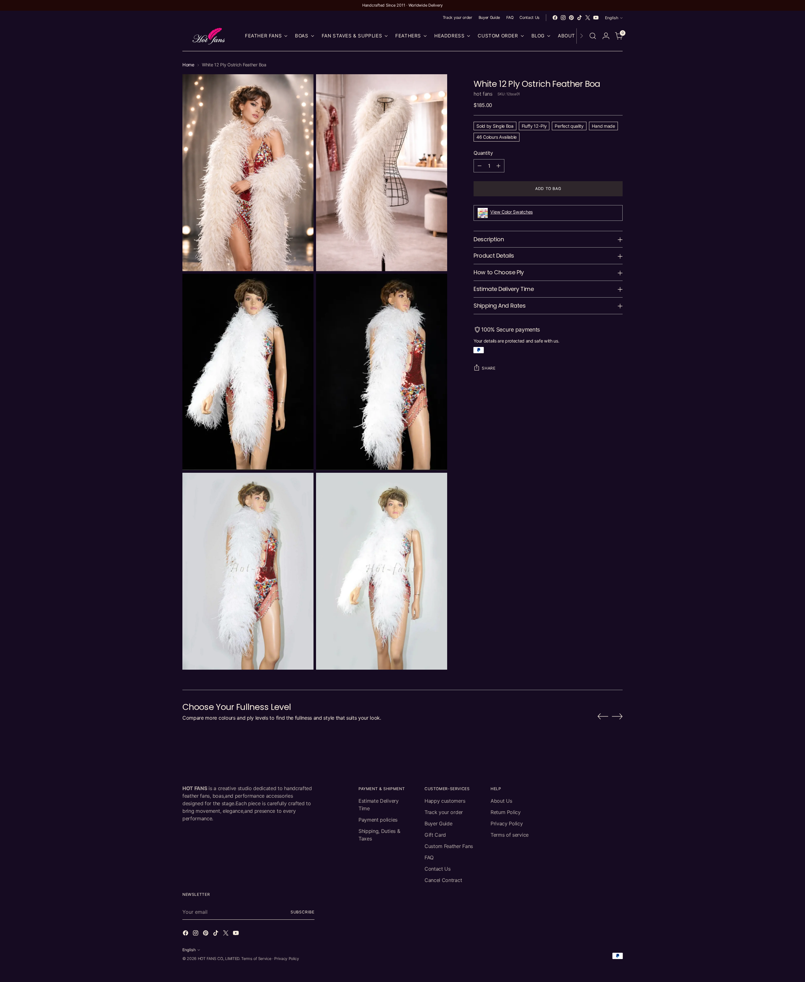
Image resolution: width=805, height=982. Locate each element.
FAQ (429, 857)
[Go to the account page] (606, 36)
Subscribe (302, 912)
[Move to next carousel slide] (617, 716)
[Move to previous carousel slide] (602, 716)
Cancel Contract (443, 880)
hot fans (483, 94)
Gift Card (435, 835)
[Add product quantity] (498, 165)
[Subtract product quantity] (479, 165)
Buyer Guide (438, 823)
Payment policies (377, 820)
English (611, 17)
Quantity (483, 153)
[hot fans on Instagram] (563, 17)
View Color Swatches (511, 212)
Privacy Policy (507, 823)
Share (488, 367)
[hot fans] (209, 36)
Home (188, 64)
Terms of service (510, 835)
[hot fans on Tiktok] (579, 17)
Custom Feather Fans (449, 846)
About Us (501, 801)
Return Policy (506, 812)
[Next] (581, 36)
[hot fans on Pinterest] (571, 17)
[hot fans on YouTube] (596, 17)
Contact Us (438, 869)
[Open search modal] (592, 36)
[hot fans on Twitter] (588, 17)
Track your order (444, 812)
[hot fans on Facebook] (555, 17)
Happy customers (445, 801)
